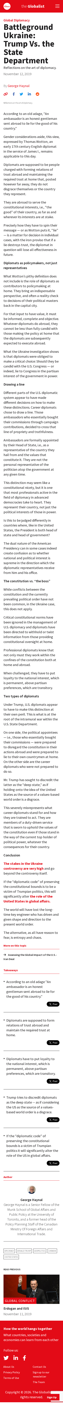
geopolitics (39, 1250)
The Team (39, 1382)
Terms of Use (11, 1378)
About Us (8, 1366)
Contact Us (39, 1366)
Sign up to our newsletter (41, 1374)
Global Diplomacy (17, 20)
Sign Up (52, 1397)
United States (11, 1257)
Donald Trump (24, 1250)
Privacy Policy (11, 1372)
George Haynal (19, 86)
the (32, 6)
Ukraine (52, 1250)
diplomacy (9, 1250)
